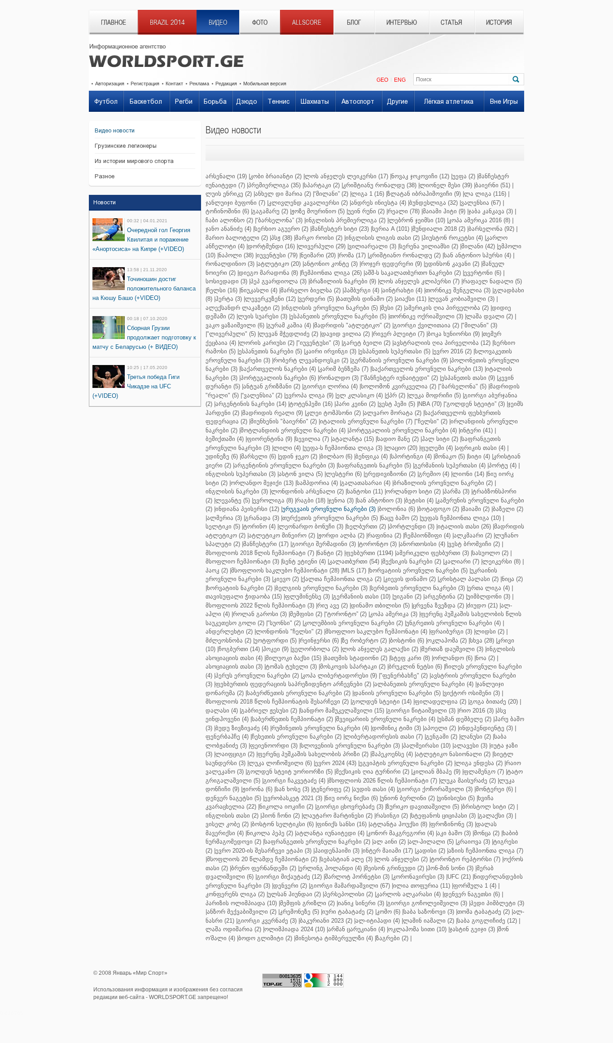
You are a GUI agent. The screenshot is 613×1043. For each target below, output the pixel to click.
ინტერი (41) (476, 430)
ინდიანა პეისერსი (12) (247, 509)
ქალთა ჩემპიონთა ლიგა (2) (341, 579)
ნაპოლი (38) (236, 255)
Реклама (199, 83)
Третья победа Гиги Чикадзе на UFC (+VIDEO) (136, 386)
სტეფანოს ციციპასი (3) (443, 815)
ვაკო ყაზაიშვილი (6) (235, 325)
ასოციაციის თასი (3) (234, 666)
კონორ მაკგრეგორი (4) (401, 833)
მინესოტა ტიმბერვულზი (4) (334, 938)
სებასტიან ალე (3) (346, 859)
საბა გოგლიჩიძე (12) (487, 920)
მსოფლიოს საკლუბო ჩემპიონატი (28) (285, 570)
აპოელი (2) (440, 728)
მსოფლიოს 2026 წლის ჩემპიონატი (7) (382, 780)
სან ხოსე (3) (292, 789)
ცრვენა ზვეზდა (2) (438, 605)
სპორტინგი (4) (411, 456)
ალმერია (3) (224, 518)
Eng (400, 80)
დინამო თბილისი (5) (380, 605)
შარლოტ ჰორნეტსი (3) (357, 876)
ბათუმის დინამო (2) (365, 298)
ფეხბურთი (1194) (369, 553)
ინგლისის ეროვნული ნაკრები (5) (330, 307)
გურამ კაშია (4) (289, 325)
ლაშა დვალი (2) (489, 316)
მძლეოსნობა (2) (228, 640)
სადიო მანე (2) (398, 439)
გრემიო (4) (434, 474)
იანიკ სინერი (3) (361, 903)
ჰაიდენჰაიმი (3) (337, 850)
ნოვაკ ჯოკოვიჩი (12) (420, 176)
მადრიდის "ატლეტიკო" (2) (352, 325)
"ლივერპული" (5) (231, 333)
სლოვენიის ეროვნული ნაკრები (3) (350, 745)
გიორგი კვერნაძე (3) (267, 920)
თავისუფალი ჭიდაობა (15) (244, 596)
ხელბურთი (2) (366, 526)
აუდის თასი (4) (374, 789)
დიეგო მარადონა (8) (268, 272)
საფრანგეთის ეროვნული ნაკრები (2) (317, 841)
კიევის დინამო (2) (410, 579)
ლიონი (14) (468, 474)
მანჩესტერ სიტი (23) (340, 228)
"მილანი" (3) (479, 325)
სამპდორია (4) (317, 483)
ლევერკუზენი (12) (270, 298)
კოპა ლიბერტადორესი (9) (339, 675)
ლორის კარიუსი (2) (266, 342)
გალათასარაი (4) (365, 483)
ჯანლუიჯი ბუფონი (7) (235, 202)
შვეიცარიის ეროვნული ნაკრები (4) (385, 719)
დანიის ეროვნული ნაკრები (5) (397, 693)
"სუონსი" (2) (284, 623)
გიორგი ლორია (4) (330, 386)
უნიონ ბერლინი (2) (408, 798)
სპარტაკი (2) (322, 185)
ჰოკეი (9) (276, 649)
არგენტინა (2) (444, 596)
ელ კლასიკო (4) (360, 395)
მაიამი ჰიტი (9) (444, 211)
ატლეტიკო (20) (279, 263)
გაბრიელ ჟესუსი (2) (269, 710)
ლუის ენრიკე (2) (229, 193)
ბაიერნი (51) (492, 185)
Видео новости (115, 130)
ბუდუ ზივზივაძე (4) (241, 728)
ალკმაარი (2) (473, 535)
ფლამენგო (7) (484, 771)
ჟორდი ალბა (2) (341, 535)
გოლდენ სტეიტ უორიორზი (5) (290, 771)
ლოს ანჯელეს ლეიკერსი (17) (346, 176)
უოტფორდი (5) (275, 640)
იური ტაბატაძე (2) (347, 911)
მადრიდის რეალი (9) (272, 412)
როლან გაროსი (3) (260, 614)
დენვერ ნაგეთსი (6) (472, 894)
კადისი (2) (430, 850)
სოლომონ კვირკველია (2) (398, 386)
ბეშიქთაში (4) (225, 439)
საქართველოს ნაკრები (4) (278, 368)
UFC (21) (459, 876)
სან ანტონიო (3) (379, 500)
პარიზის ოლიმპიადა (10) (241, 903)
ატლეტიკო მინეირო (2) (282, 535)
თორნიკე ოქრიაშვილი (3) (426, 316)
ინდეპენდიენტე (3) (486, 728)
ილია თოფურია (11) (421, 885)
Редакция (226, 83)
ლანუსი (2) (475, 736)
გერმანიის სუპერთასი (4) (450, 465)
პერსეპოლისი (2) (348, 894)
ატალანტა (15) (353, 439)
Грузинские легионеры (126, 145)
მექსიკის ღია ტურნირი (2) (372, 771)
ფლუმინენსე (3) (307, 596)
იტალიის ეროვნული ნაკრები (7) (366, 421)
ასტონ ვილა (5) (301, 474)
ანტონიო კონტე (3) (331, 263)
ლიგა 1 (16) (367, 193)
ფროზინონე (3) (451, 824)
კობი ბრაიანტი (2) (276, 176)
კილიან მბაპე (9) (436, 771)
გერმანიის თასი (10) (361, 596)
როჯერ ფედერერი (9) (391, 263)
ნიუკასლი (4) (259, 290)
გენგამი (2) (441, 736)
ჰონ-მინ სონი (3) (450, 868)
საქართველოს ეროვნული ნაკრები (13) (427, 368)
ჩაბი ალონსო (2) (229, 220)
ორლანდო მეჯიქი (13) (262, 483)
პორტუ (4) (503, 465)
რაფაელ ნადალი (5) (492, 281)
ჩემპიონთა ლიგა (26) (331, 272)
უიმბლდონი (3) (488, 596)
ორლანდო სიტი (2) (413, 491)
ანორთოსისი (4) (422, 544)
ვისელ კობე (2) (227, 824)
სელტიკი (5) (223, 526)
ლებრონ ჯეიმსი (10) (417, 220)
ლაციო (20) (401, 447)
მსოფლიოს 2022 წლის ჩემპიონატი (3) (260, 605)
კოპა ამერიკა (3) (393, 614)
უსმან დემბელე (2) (464, 719)
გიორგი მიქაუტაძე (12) (289, 876)
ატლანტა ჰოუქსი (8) (398, 824)
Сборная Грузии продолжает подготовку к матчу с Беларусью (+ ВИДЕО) (144, 337)
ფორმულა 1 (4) (474, 885)
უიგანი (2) (407, 596)
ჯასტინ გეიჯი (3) (472, 929)
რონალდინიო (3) (230, 263)
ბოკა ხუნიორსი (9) (454, 333)
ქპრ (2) (395, 395)
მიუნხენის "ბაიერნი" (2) (283, 421)
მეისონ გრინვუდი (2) (394, 868)
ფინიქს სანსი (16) (342, 824)
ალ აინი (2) (389, 841)
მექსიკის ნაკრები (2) (411, 561)
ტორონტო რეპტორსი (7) (465, 859)
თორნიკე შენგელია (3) (457, 290)
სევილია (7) (312, 439)
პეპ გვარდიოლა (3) (278, 281)
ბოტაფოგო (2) (438, 509)
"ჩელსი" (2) (431, 421)
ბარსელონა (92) (491, 228)
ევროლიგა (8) (273, 500)
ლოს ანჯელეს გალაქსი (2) (380, 649)
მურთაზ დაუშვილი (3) (452, 649)
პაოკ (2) (217, 570)
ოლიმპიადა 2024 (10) (294, 929)
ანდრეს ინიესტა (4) (378, 202)
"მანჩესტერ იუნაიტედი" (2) (400, 377)
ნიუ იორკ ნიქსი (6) (351, 798)
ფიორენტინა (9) (269, 439)
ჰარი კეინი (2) (356, 403)
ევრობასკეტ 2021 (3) (293, 798)
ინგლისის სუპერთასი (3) (241, 474)
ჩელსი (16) (222, 290)
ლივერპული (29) (322, 246)
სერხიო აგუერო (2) (281, 228)
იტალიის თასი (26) (464, 526)
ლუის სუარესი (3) (262, 316)
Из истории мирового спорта (134, 161)
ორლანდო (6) (453, 658)
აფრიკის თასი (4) (480, 447)
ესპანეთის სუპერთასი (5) (394, 351)
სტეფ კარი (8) (410, 658)
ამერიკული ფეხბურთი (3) (432, 553)
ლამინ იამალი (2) (428, 920)
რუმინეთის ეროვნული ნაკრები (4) (320, 728)
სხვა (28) (482, 640)
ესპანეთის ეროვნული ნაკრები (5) (338, 316)
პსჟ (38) (281, 237)
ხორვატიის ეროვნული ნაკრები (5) (418, 570)
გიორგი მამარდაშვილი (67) (350, 885)
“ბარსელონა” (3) (279, 220)
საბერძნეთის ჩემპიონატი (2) (292, 719)
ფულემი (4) (436, 447)
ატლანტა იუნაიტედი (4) (330, 833)
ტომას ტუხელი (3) (291, 666)
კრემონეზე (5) (299, 911)
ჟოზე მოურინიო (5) (318, 211)
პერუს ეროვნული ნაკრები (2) (257, 675)
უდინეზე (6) (222, 456)
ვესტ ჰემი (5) (397, 403)
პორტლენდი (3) (411, 526)
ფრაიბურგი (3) (451, 631)
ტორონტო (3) (378, 544)
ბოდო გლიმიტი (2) (265, 938)
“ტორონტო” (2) (346, 614)
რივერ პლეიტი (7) (399, 333)
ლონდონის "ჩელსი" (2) (289, 631)
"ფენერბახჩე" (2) (404, 675)
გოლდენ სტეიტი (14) (382, 701)
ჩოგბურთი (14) (239, 649)
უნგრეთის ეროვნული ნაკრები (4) (453, 623)
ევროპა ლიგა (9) (309, 395)
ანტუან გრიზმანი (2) (271, 386)
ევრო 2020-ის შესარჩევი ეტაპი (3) (263, 850)
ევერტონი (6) (482, 272)
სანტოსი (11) (365, 491)
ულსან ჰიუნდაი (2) (294, 894)
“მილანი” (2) (331, 193)
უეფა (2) (463, 176)
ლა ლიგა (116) (485, 193)
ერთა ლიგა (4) (489, 588)
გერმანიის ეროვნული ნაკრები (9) (399, 360)
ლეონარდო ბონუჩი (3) (311, 526)
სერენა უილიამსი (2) (428, 246)
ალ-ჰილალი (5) (431, 841)
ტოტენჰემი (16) (311, 403)
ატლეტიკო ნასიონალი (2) (453, 754)
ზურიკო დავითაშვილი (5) (422, 806)
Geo (382, 80)
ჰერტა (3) (228, 298)
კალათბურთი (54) (354, 561)
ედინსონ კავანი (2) (452, 263)
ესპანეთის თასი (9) (468, 377)
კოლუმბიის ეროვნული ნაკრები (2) (353, 623)
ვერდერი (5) (316, 298)
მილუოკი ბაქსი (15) (293, 658)
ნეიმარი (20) (318, 255)
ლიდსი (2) (489, 631)
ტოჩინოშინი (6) (227, 211)
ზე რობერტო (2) (364, 640)
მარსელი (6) (258, 456)
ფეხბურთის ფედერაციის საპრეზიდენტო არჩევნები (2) (293, 684)
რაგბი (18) (310, 500)
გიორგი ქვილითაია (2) (426, 325)
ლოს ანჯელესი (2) (402, 859)
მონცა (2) (486, 833)
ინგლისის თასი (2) (232, 815)
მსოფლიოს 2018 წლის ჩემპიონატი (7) (260, 553)
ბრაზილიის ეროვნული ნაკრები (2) (443, 483)
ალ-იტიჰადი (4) (377, 920)
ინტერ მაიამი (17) (388, 850)
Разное (104, 176)
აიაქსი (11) (411, 298)
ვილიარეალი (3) (372, 246)
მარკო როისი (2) (318, 237)
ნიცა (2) (512, 579)
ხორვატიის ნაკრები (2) (239, 588)
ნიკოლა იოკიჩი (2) (286, 806)
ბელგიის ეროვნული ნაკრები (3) (322, 588)
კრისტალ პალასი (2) (469, 579)
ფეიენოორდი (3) (274, 745)
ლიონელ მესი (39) (446, 185)
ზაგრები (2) (392, 938)
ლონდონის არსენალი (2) (307, 491)
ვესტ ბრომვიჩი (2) (474, 544)
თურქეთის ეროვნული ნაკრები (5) (330, 518)
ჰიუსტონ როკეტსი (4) (453, 237)
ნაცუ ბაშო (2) (399, 518)
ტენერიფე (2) (331, 789)
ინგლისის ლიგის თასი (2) (383, 237)
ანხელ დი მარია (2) (283, 193)
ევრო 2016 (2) (452, 351)
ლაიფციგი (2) (234, 754)
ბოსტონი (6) (407, 640)
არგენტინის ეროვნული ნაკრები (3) (284, 465)
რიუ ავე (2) (332, 605)
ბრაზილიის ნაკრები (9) (343, 281)
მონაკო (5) (450, 456)
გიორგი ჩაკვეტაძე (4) (294, 780)
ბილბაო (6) (336, 456)
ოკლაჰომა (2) (447, 640)
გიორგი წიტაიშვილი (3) (421, 710)
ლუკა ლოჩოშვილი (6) (280, 763)
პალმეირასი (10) (427, 745)
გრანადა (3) (262, 518)
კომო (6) (388, 911)
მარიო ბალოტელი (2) (237, 237)
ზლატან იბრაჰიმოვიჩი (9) (424, 193)
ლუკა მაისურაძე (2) (468, 780)
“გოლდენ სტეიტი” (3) (475, 403)
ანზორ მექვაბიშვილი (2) (241, 911)
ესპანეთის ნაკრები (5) (270, 351)
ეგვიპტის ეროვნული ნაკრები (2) (405, 763)
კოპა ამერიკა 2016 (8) (479, 220)
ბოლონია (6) (397, 509)
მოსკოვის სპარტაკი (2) (352, 666)
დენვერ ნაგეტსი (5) (233, 798)
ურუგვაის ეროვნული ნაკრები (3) (329, 509)
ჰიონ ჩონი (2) (281, 815)
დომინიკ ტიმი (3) (396, 728)
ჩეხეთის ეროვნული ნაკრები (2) (297, 736)
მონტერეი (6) (494, 789)
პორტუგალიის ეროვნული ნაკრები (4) (403, 430)
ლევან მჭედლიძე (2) (288, 333)
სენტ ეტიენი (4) (304, 561)
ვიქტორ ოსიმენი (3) (472, 693)
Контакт (174, 83)
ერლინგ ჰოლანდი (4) (330, 868)
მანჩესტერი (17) (266, 544)
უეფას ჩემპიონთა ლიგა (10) (461, 518)
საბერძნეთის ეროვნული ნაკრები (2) (298, 693)
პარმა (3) (456, 491)
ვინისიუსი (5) (456, 798)
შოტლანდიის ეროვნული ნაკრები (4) (293, 430)
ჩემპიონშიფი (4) (427, 535)
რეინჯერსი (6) (319, 640)
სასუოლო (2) (490, 553)
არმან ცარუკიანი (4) (356, 929)
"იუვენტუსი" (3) (319, 342)
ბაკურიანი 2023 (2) (326, 920)
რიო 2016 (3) (476, 710)
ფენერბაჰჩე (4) (227, 736)
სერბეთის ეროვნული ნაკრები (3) (418, 588)
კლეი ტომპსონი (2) (333, 412)
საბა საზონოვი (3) (428, 911)
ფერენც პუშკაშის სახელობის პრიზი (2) (313, 754)
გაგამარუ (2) (270, 211)
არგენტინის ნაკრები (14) (250, 403)
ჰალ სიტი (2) (440, 439)
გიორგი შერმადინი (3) (324, 544)
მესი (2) (391, 307)
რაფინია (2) (384, 535)
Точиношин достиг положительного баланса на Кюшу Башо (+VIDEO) (144, 288)
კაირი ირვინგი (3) (330, 351)
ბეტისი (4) (419, 500)
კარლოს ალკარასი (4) (408, 894)
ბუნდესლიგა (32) (433, 202)
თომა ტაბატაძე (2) (483, 911)
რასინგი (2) (392, 815)
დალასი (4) (222, 710)
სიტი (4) (479, 456)
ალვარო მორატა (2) (392, 412)
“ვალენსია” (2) (262, 395)
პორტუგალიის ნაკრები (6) (278, 377)
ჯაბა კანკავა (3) (491, 211)
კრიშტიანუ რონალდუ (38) (379, 185)
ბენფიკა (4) (371, 456)
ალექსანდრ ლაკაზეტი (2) (243, 307)
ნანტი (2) (329, 553)
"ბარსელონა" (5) (462, 386)
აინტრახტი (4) (402, 290)
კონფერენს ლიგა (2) (235, 894)
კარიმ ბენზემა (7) (343, 368)
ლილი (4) (287, 447)
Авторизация (109, 83)
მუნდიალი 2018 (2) (438, 228)
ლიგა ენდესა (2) (479, 763)
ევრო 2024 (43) (335, 763)
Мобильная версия (264, 83)
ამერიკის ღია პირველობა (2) (447, 307)
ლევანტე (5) (232, 500)
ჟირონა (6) (257, 789)
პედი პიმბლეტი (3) (497, 903)
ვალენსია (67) (481, 202)
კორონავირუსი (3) (418, 876)
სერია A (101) (390, 228)
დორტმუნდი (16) (271, 246)
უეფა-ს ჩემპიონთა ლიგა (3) (343, 447)
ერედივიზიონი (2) (390, 474)
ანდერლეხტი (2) (229, 631)
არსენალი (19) (226, 176)
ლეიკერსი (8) (501, 561)
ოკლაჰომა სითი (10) (417, 929)
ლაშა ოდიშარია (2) (233, 929)
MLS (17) (354, 570)
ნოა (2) (485, 658)
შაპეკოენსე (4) (392, 754)
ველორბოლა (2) (315, 649)
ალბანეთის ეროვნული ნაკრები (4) (423, 684)
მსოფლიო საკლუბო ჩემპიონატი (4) (376, 631)
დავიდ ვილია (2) (345, 333)
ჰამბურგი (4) (361, 290)
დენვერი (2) (290, 885)
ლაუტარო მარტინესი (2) (337, 815)
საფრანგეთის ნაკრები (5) (374, 465)
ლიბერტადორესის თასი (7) (384, 736)
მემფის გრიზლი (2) (307, 903)
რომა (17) (352, 255)
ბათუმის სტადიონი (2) (355, 658)
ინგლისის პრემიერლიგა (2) (345, 220)
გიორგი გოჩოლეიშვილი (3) (427, 903)
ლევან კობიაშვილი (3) (462, 298)
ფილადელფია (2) (440, 701)
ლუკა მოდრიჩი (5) (434, 395)
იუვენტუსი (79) (277, 255)
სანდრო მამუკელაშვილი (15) (342, 710)
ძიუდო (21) (482, 605)
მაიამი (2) (476, 509)
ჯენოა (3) (341, 500)
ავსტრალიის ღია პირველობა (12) (442, 342)
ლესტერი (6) (344, 474)
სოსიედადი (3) (226, 281)
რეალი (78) (404, 211)
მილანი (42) (478, 246)
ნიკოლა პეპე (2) (270, 833)
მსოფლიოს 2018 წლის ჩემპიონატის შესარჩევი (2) (277, 701)
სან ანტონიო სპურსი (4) (477, 255)
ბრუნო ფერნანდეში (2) (263, 868)
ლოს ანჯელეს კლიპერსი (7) (419, 281)
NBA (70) (430, 403)
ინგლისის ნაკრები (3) (237, 491)
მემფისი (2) (306, 614)
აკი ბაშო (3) (454, 833)
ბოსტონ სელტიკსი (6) (283, 824)
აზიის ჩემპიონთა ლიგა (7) (485, 850)
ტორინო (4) (259, 526)
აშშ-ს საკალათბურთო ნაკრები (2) (413, 272)
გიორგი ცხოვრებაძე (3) (349, 806)
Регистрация (145, 83)
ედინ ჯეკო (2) (298, 456)
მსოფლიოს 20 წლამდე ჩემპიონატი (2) (262, 859)
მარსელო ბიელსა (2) (310, 290)
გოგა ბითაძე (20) (493, 701)
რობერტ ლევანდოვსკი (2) (310, 360)
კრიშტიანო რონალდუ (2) (405, 255)
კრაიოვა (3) (473, 841)
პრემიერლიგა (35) (274, 185)
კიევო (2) (286, 579)
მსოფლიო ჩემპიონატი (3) (242, 561)
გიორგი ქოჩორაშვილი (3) (435, 789)
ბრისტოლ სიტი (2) (488, 806)
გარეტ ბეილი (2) (366, 342)
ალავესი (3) (470, 745)
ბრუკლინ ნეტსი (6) (415, 666)
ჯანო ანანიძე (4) (228, 228)
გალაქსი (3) (496, 815)
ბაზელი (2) (508, 509)
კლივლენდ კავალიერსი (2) (308, 202)
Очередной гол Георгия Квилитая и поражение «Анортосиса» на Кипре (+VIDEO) (141, 239)
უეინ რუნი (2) (366, 211)
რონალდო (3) (339, 377)
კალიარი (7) (461, 561)
